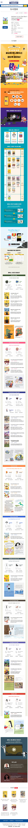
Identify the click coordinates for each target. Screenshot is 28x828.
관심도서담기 (19, 36)
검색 (25, 5)
